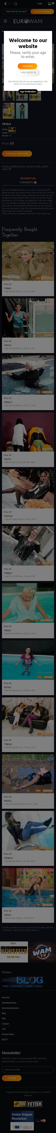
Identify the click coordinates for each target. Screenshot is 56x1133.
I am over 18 (27, 66)
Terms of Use (20, 84)
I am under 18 (28, 73)
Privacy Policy (36, 84)
